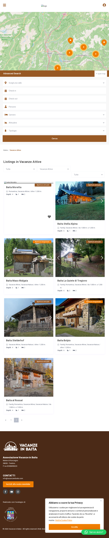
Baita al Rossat (14, 400)
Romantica (13, 191)
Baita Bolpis (64, 340)
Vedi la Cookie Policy (63, 520)
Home (5, 150)
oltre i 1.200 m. (36, 191)
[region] (74, 515)
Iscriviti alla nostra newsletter (18, 484)
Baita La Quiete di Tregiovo (72, 280)
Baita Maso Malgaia (17, 280)
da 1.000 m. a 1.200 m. (87, 228)
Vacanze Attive (23, 191)
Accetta (74, 527)
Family (62, 228)
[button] (93, 532)
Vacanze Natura (27, 285)
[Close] (100, 500)
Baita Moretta (13, 187)
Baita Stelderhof (15, 340)
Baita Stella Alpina (67, 223)
